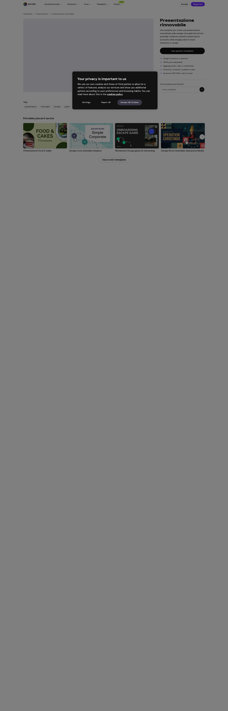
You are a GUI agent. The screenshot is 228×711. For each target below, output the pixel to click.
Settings (86, 102)
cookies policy (115, 94)
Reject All (106, 102)
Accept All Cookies (130, 102)
